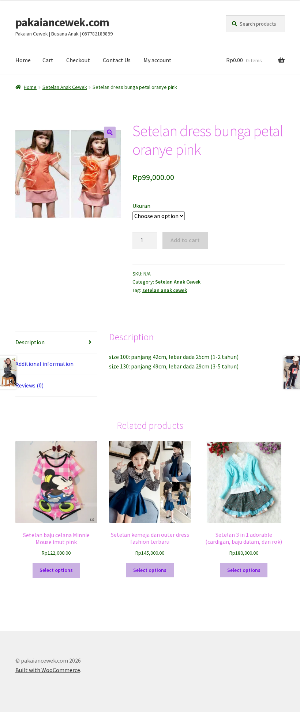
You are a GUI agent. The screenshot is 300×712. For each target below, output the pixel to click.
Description (30, 342)
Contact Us (117, 60)
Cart (47, 60)
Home (23, 60)
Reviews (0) (29, 385)
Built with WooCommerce (47, 670)
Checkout (78, 60)
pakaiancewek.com (62, 22)
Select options (56, 570)
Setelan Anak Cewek (64, 87)
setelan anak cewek (164, 290)
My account (157, 60)
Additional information (44, 363)
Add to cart (185, 240)
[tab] (56, 342)
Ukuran (141, 205)
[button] (110, 132)
